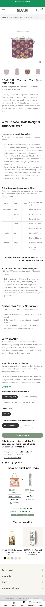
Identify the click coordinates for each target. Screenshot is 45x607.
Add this (16, 503)
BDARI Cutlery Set (30, 491)
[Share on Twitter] (6, 463)
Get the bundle (22, 515)
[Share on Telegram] (16, 463)
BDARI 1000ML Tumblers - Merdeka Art (12, 551)
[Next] (41, 44)
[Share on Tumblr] (12, 463)
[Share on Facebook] (3, 463)
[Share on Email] (19, 463)
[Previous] (3, 44)
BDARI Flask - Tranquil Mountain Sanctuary (33, 551)
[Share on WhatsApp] (22, 463)
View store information (12, 458)
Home (4, 17)
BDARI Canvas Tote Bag (14, 491)
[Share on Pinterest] (9, 463)
